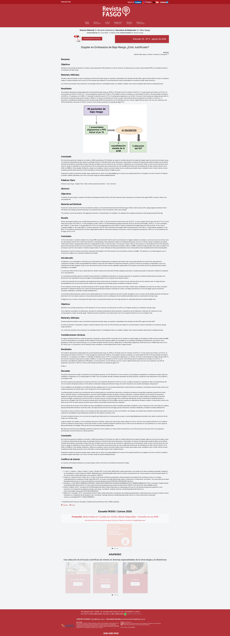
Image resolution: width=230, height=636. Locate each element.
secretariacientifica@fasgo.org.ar (133, 617)
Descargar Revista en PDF (91, 38)
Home (87, 22)
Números (129, 22)
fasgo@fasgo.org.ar (139, 520)
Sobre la (97, 22)
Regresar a (141, 22)
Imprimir (65, 505)
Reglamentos (118, 22)
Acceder (73, 584)
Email (73, 505)
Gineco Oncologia (129, 580)
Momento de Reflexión (73, 580)
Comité (107, 22)
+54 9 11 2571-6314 (134, 612)
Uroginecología (156, 580)
